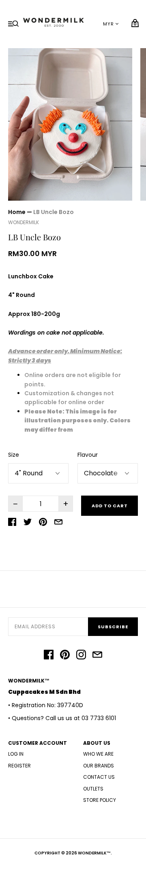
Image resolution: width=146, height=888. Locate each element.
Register (19, 765)
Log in (16, 753)
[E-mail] (97, 656)
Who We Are (98, 753)
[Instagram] (81, 656)
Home (17, 212)
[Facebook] (49, 656)
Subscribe (113, 626)
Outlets (93, 788)
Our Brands (98, 765)
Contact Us (99, 777)
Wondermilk (23, 222)
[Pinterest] (65, 656)
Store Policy (99, 800)
